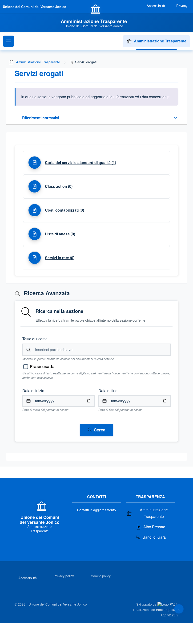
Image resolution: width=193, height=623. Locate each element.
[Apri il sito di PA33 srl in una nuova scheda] (167, 604)
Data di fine (107, 390)
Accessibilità (27, 577)
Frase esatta (42, 366)
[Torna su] (178, 608)
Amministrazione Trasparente (160, 41)
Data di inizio (33, 390)
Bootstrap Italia (167, 609)
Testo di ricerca (35, 338)
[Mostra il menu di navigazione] (8, 41)
